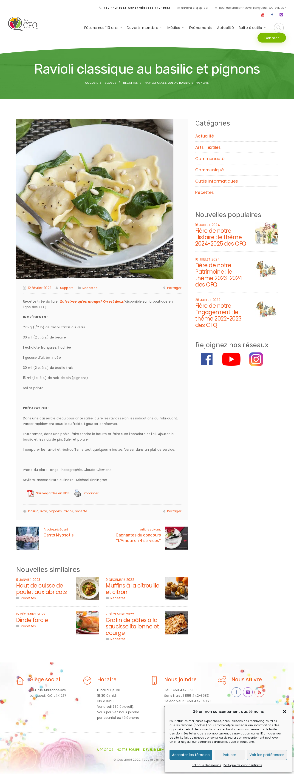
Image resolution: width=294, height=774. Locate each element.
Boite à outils (250, 27)
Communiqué (209, 170)
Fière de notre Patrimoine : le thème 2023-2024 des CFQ (218, 274)
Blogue (110, 83)
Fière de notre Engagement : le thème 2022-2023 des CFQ (218, 315)
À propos (105, 749)
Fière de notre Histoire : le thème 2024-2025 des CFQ (220, 237)
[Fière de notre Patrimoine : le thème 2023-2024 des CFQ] (266, 267)
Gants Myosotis (59, 535)
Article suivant (150, 529)
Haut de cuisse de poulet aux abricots (41, 589)
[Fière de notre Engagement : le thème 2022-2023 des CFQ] (266, 308)
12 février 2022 (39, 288)
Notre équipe (128, 749)
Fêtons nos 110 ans (101, 27)
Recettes (130, 83)
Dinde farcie (32, 620)
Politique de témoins (206, 765)
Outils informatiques (216, 181)
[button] (284, 711)
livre (43, 511)
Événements (200, 27)
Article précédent (56, 529)
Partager (174, 288)
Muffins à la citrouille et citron (132, 589)
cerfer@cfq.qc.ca (194, 8)
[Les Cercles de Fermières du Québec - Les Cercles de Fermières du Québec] (23, 24)
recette (81, 511)
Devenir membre (142, 27)
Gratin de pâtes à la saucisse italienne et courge (132, 626)
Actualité (225, 27)
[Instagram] (281, 14)
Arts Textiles (208, 147)
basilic (33, 511)
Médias (173, 27)
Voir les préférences (266, 754)
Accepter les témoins (191, 754)
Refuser (229, 754)
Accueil (91, 83)
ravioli (68, 511)
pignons (55, 511)
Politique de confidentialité (242, 765)
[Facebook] (272, 14)
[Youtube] (263, 14)
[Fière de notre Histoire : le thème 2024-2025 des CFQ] (266, 233)
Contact (271, 38)
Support (66, 288)
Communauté (210, 158)
